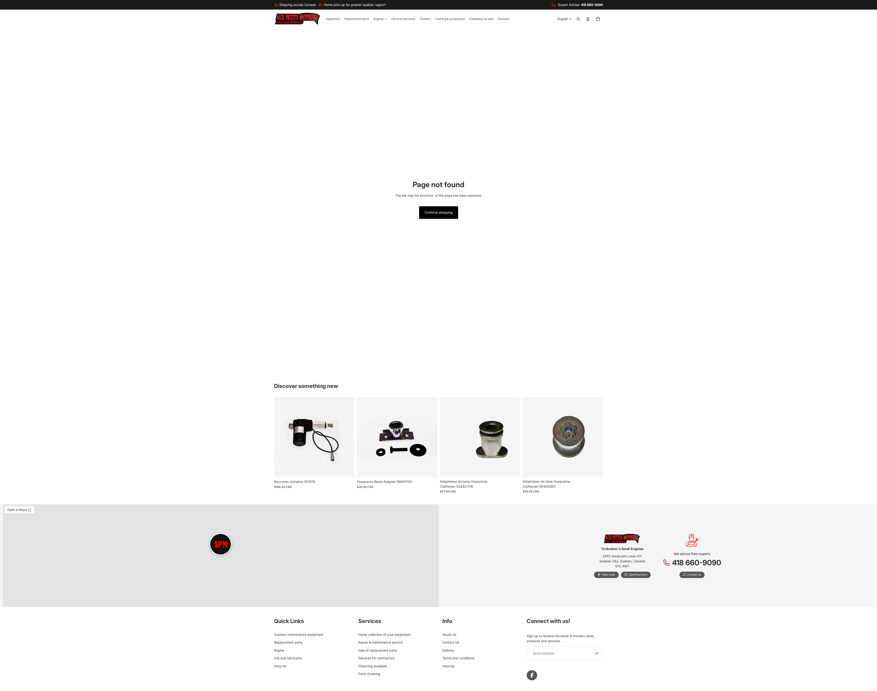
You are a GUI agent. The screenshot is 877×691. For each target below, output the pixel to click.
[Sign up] (596, 653)
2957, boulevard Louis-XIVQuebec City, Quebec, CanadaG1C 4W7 (622, 561)
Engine (279, 650)
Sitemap (448, 666)
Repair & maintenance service (380, 642)
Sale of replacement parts (377, 650)
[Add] (347, 470)
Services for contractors (376, 658)
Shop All (280, 666)
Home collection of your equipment (384, 634)
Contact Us (450, 642)
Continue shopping (439, 212)
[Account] (588, 19)
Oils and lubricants (288, 658)
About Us (449, 634)
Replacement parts (288, 642)
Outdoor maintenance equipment (298, 634)
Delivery (448, 650)
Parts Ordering (369, 674)
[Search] (578, 19)
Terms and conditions (458, 658)
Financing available (372, 666)
